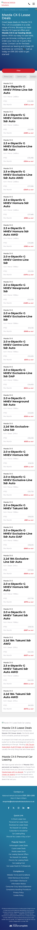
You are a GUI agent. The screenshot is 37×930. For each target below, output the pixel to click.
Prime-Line (8, 77)
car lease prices (27, 747)
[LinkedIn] (23, 808)
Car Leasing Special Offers (18, 854)
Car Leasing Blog (18, 834)
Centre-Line (21, 77)
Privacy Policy (18, 892)
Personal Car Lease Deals (18, 822)
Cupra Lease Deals (18, 848)
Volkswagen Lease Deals (18, 845)
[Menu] (33, 4)
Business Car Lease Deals (18, 825)
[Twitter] (13, 808)
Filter (18, 71)
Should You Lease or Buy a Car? (18, 837)
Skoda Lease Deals (19, 851)
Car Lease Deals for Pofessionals (18, 866)
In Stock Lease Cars (18, 819)
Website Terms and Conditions (18, 875)
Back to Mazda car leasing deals (16, 10)
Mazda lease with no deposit (12, 772)
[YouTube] (28, 808)
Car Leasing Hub (18, 863)
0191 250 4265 (28, 796)
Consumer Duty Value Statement (18, 886)
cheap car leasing (8, 774)
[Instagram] (18, 808)
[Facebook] (8, 808)
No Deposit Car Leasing (18, 828)
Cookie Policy (18, 895)
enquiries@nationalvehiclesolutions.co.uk (18, 801)
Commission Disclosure (18, 881)
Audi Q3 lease (16, 747)
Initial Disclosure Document (18, 878)
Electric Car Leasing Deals (18, 860)
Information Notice (18, 884)
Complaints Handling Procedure (18, 889)
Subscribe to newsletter (18, 831)
